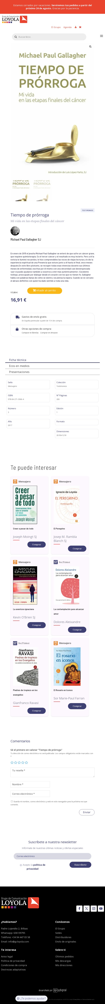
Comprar (36, 544)
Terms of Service (87, 999)
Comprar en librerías (30, 332)
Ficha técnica (17, 359)
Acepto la (34, 866)
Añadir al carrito (46, 290)
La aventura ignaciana (23, 609)
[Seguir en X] (86, 909)
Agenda (68, 27)
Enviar (87, 812)
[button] (90, 46)
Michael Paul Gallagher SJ (25, 239)
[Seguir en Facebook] (79, 909)
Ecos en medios (19, 365)
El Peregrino (59, 528)
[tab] (52, 360)
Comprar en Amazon (49, 332)
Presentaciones (19, 371)
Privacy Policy (76, 999)
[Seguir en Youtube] (101, 909)
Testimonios (87, 210)
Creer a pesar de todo (23, 528)
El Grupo (56, 27)
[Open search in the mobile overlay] (49, 37)
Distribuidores (63, 937)
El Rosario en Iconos (63, 690)
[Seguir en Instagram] (94, 909)
